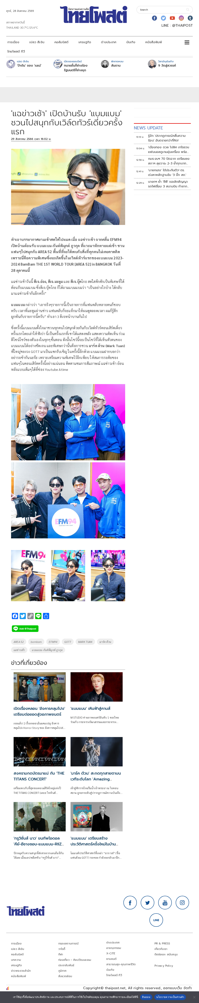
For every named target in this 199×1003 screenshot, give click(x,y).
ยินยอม (146, 997)
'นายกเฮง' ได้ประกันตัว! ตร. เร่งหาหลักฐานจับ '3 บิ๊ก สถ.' (167, 172)
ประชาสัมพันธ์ (66, 965)
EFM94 (53, 641)
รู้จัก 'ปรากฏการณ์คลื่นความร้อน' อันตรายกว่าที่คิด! (167, 138)
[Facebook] (154, 18)
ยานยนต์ (111, 959)
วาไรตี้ (61, 949)
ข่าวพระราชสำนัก (21, 971)
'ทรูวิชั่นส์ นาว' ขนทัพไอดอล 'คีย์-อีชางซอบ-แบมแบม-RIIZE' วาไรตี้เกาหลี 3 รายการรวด (39, 844)
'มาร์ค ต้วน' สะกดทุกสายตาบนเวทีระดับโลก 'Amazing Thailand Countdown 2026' (96, 779)
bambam (36, 641)
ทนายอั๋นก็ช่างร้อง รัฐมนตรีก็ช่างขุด (75, 68)
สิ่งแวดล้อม (65, 976)
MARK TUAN (85, 641)
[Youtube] (172, 18)
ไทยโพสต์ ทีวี (16, 51)
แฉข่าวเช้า (19, 650)
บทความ (16, 960)
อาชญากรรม (113, 948)
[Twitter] (163, 18)
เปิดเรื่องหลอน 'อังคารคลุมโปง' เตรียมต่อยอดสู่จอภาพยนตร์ (39, 711)
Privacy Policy (163, 966)
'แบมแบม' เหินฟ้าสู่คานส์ (90, 708)
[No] (194, 997)
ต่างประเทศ (108, 42)
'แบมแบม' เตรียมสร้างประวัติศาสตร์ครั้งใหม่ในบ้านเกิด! (93, 844)
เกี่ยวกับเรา (161, 949)
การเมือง (13, 42)
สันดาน (115, 65)
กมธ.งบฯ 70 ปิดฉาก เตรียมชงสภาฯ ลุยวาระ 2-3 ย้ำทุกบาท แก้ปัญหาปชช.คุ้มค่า (168, 161)
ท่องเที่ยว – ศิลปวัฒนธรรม (74, 960)
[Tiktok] (190, 18)
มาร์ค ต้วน (105, 641)
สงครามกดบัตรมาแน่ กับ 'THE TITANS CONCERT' (39, 776)
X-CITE (110, 953)
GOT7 (67, 641)
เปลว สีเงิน (36, 42)
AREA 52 (19, 641)
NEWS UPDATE (148, 128)
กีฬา (60, 954)
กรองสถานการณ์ (68, 944)
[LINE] (156, 920)
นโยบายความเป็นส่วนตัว (170, 997)
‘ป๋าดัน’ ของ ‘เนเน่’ (29, 65)
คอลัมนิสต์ (61, 42)
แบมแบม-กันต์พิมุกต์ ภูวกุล (47, 650)
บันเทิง (130, 42)
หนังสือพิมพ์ (153, 42)
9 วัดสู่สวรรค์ (167, 65)
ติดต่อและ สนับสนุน (166, 954)
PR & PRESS (162, 944)
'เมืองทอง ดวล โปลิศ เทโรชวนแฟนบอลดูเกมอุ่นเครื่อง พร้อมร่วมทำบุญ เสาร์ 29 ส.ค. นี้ (168, 149)
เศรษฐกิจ (85, 42)
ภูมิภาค (62, 971)
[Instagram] (181, 18)
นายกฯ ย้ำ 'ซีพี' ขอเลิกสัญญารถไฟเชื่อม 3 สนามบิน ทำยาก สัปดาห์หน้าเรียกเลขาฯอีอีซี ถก (168, 184)
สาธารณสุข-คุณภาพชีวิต (120, 964)
